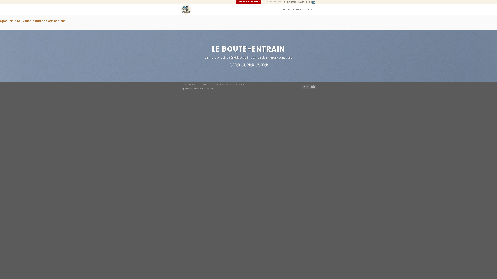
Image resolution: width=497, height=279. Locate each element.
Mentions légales (224, 85)
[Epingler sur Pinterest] (253, 65)
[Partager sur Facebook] (230, 65)
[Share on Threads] (244, 65)
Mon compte (239, 85)
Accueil (287, 9)
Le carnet (297, 9)
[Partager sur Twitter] (239, 65)
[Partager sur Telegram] (267, 65)
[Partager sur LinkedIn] (258, 65)
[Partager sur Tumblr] (263, 65)
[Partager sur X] (234, 65)
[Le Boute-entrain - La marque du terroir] (196, 9)
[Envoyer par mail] (248, 65)
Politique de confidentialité (202, 85)
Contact (310, 9)
